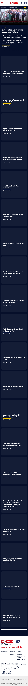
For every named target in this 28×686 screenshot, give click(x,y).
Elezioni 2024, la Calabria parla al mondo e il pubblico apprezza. (14, 72)
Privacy (19, 677)
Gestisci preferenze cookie (16, 679)
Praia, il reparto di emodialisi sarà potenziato (13, 330)
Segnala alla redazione (13, 677)
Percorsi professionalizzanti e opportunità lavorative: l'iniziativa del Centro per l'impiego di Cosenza (13, 503)
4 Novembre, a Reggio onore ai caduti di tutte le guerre (13, 101)
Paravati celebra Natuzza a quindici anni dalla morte (12, 616)
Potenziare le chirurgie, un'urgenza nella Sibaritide (12, 473)
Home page (4, 7)
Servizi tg (14, 7)
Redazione (6, 677)
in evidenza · (7, 50)
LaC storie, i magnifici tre (11, 587)
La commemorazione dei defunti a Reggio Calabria (11, 416)
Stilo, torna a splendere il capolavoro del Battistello (12, 444)
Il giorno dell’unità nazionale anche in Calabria (12, 129)
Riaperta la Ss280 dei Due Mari (13, 386)
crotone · (13, 50)
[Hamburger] (2, 3)
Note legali (7, 679)
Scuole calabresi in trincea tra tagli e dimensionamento (13, 273)
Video (9, 7)
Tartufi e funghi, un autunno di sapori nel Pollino (13, 301)
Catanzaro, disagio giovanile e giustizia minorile (13, 559)
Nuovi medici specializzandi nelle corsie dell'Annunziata (12, 158)
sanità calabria (20, 50)
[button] (25, 7)
